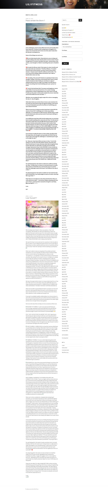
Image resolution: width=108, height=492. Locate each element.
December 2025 (65, 107)
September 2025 (65, 114)
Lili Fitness (34, 4)
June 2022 (64, 192)
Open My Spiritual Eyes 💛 (67, 37)
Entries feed (64, 347)
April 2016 (64, 318)
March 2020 (64, 250)
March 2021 (64, 227)
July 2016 (64, 311)
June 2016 (64, 314)
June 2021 (64, 220)
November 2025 (65, 110)
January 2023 (64, 175)
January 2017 (64, 297)
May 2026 (64, 96)
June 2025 (64, 121)
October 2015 (65, 330)
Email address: (65, 44)
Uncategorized (65, 338)
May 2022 (64, 194)
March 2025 (64, 128)
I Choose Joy (72, 79)
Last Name (64, 56)
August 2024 (64, 145)
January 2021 (64, 232)
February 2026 (65, 103)
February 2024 (65, 159)
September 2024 (65, 142)
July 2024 (64, 147)
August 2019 (64, 264)
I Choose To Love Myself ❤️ (75, 81)
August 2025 (64, 117)
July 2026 (64, 91)
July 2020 (64, 243)
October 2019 (65, 260)
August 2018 (64, 281)
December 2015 (65, 325)
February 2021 (65, 229)
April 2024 (64, 154)
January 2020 (64, 255)
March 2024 (64, 157)
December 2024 (65, 135)
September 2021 (65, 213)
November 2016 (65, 302)
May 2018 (64, 286)
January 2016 (64, 323)
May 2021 (64, 222)
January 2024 (64, 161)
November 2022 (65, 180)
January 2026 (64, 105)
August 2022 (64, 187)
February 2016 (65, 321)
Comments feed (65, 350)
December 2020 (65, 234)
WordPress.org (65, 352)
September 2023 (65, 171)
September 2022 (65, 185)
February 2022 (65, 201)
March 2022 (64, 199)
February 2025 (65, 131)
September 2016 (65, 307)
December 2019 (65, 257)
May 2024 (64, 152)
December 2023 (65, 164)
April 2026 (64, 98)
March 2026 (64, 100)
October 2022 (65, 182)
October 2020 (65, 239)
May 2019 (64, 269)
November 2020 (65, 236)
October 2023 (65, 168)
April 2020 (64, 248)
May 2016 (64, 316)
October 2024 (65, 140)
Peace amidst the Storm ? (35, 21)
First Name (64, 50)
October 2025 (65, 112)
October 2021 (65, 211)
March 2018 (64, 290)
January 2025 (64, 133)
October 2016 (65, 304)
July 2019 (64, 267)
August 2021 (64, 215)
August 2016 (64, 309)
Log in (63, 345)
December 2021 (65, 206)
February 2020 (65, 253)
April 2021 (64, 225)
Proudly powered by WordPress (31, 489)
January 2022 (64, 203)
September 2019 (65, 262)
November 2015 (65, 328)
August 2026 (64, 88)
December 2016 (65, 300)
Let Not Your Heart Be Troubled (68, 32)
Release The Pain (73, 72)
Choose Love (72, 74)
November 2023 (65, 166)
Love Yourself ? (31, 198)
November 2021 (65, 208)
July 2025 (64, 119)
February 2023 (65, 173)
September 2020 (65, 241)
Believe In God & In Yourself (75, 76)
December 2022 (65, 178)
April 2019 (64, 272)
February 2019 (65, 276)
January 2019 (64, 279)
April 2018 (64, 288)
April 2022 (64, 196)
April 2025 (64, 126)
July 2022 (64, 189)
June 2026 (64, 93)
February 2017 (65, 295)
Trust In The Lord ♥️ (66, 34)
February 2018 (65, 293)
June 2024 (64, 149)
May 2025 (64, 124)
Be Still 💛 (64, 27)
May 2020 (64, 246)
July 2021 (64, 218)
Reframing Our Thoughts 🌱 (67, 30)
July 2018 (64, 283)
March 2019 (64, 274)
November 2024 (65, 138)
